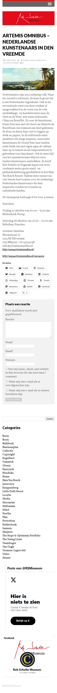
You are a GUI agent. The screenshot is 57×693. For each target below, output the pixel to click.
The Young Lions (12, 539)
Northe (6, 513)
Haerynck (8, 469)
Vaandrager (9, 543)
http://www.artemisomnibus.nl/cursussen (23, 256)
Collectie (7, 451)
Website (10, 360)
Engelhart (8, 458)
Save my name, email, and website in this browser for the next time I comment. (27, 372)
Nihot (5, 510)
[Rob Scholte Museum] (28, 18)
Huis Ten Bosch (38, 60)
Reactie (9, 319)
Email (8, 351)
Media (15, 63)
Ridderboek (9, 525)
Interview (8, 484)
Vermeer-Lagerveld (14, 550)
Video (5, 554)
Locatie (7, 63)
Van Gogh (8, 547)
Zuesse (6, 558)
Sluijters (7, 532)
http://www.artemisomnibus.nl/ (18, 250)
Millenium (8, 506)
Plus (4, 517)
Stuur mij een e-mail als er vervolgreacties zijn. (22, 383)
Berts (5, 436)
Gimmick (8, 462)
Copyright (8, 454)
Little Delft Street (12, 491)
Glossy (6, 466)
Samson (7, 528)
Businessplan (10, 447)
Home (26, 60)
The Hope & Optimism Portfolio (21, 536)
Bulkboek (8, 443)
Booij (5, 440)
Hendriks (8, 473)
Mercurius (8, 502)
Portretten (8, 521)
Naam (8, 342)
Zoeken (50, 419)
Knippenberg (10, 488)
